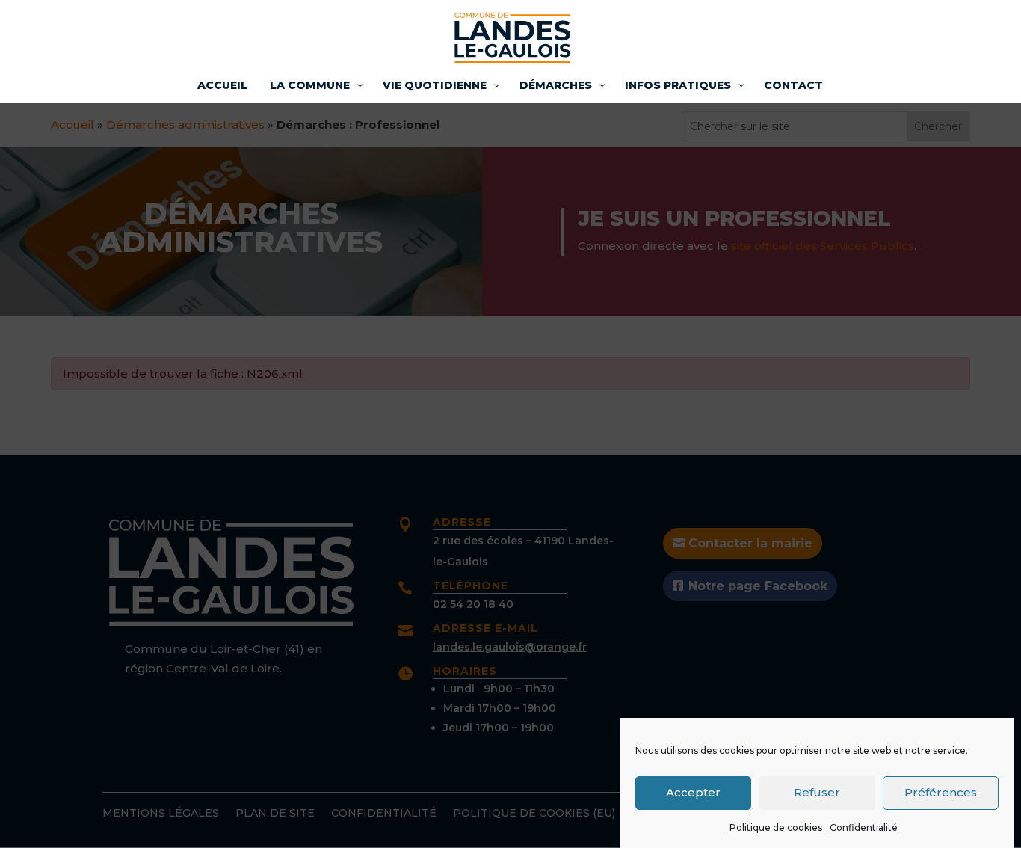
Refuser (817, 792)
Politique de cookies (775, 827)
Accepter (693, 792)
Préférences (940, 792)
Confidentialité (864, 827)
